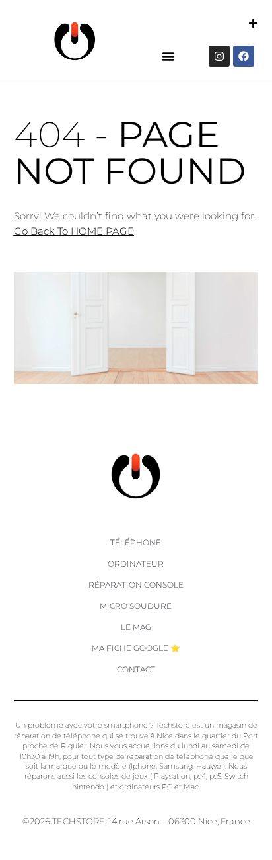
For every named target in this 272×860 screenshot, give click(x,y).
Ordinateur (136, 563)
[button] (168, 56)
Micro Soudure (136, 606)
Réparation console (136, 585)
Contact (136, 669)
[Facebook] (243, 56)
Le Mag (136, 627)
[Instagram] (219, 56)
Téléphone (135, 542)
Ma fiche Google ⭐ (136, 648)
